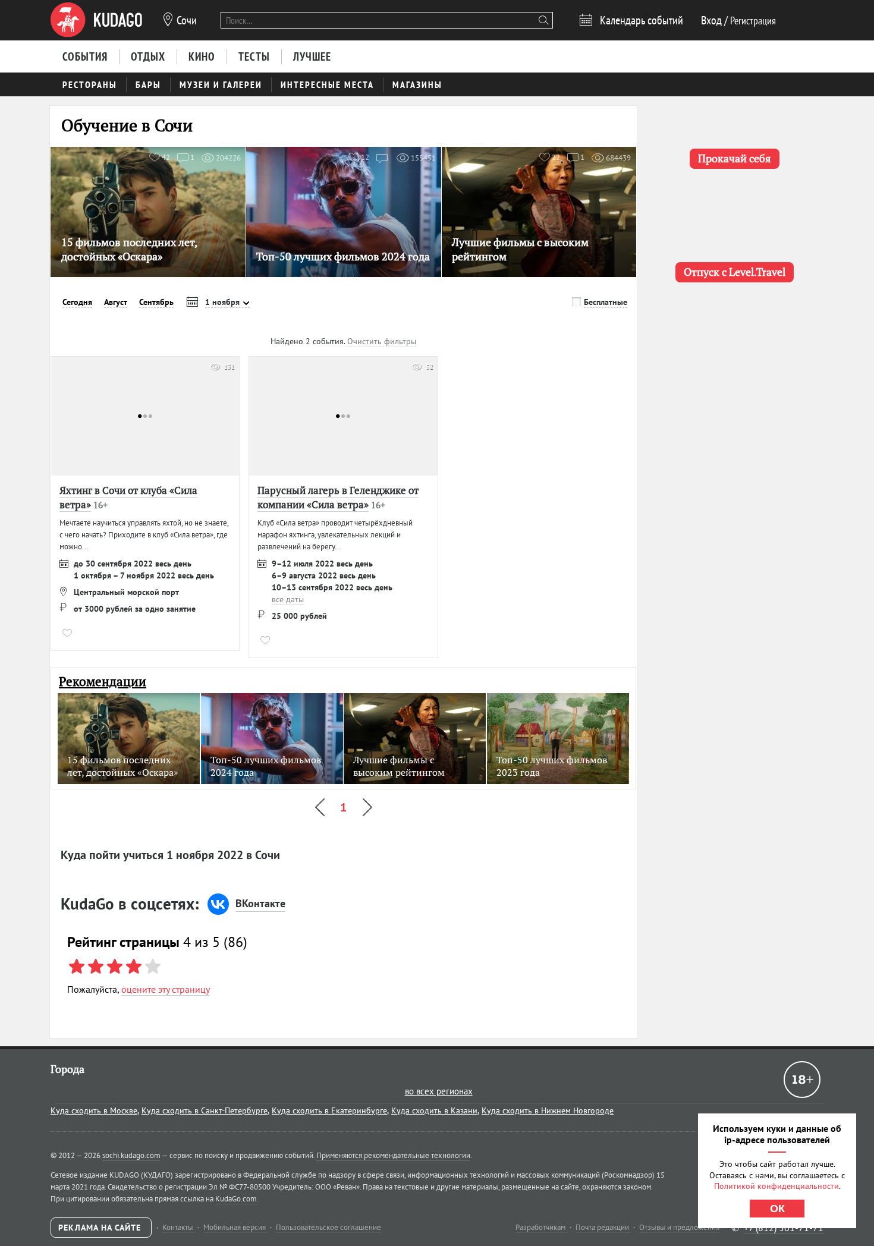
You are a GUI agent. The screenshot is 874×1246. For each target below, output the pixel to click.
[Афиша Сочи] (96, 20)
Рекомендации (102, 682)
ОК (777, 1208)
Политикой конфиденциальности (776, 1186)
